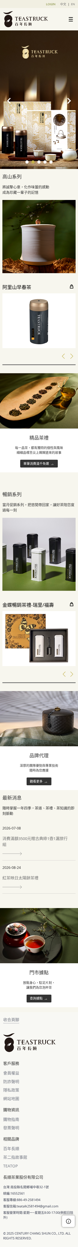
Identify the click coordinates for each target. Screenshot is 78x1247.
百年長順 (11, 1148)
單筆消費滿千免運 (36, 463)
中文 (63, 4)
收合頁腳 (11, 1019)
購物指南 (11, 1119)
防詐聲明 (11, 1081)
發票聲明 (11, 1128)
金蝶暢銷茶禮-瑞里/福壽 (28, 605)
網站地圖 (11, 1098)
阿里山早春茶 (16, 287)
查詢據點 (36, 998)
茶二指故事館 (15, 1157)
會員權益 (11, 1073)
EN (73, 4)
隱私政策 (11, 1090)
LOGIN (50, 4)
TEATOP (10, 1166)
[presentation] (9, 101)
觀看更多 (36, 781)
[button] (27, 162)
